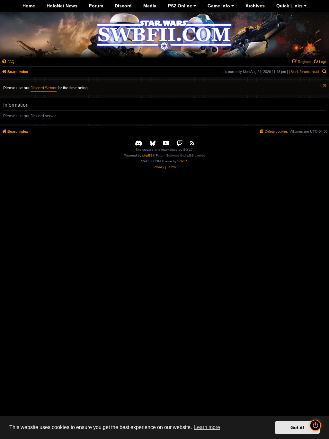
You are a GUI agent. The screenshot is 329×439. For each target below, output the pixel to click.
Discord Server (44, 88)
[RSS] (192, 143)
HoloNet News (62, 5)
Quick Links (290, 5)
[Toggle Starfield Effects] (315, 425)
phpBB (147, 155)
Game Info (219, 5)
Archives (255, 5)
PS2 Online (180, 5)
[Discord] (139, 143)
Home (28, 5)
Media (149, 5)
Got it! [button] (297, 427)
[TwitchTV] (179, 143)
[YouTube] (166, 143)
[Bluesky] (153, 143)
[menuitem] (8, 62)
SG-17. (182, 161)
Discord (123, 5)
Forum (96, 5)
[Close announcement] (325, 85)
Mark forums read (305, 72)
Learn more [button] (207, 427)
